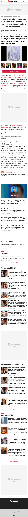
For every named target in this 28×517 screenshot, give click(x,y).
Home (2, 16)
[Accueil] (12, 1)
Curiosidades (4, 246)
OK (14, 515)
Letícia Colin (7, 260)
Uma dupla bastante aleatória (13, 89)
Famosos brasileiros (5, 244)
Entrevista (13, 244)
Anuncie (24, 505)
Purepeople (8, 172)
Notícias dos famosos (8, 16)
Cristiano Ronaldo (5, 258)
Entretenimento (20, 244)
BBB (19, 16)
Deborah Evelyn (4, 256)
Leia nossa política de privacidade (14, 513)
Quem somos (17, 505)
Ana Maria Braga (20, 256)
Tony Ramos (12, 256)
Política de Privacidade (7, 505)
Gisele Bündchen (14, 258)
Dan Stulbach (22, 258)
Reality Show (15, 16)
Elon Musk (14, 195)
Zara (2, 260)
